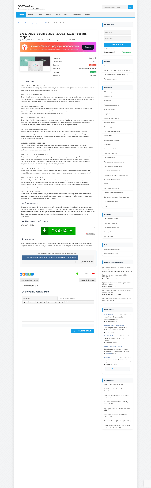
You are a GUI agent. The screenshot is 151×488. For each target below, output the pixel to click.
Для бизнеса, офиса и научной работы (117, 70)
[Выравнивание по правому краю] (44, 302)
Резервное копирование (112, 179)
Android (49, 14)
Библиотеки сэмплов (111, 253)
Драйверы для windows (111, 140)
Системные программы (112, 66)
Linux (40, 14)
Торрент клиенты (109, 206)
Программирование (110, 79)
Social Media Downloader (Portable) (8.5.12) (115, 390)
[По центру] (41, 302)
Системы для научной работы (114, 192)
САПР (106, 184)
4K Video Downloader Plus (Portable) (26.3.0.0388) (116, 403)
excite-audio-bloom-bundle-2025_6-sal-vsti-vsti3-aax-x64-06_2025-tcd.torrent (50, 257)
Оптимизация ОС (110, 149)
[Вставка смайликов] (48, 302)
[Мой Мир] (32, 274)
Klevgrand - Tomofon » (87, 280)
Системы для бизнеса (111, 188)
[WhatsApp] (29, 274)
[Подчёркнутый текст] (30, 302)
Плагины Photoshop (110, 223)
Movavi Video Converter (110, 279)
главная (21, 14)
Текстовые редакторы (111, 201)
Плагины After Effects (111, 218)
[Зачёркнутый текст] (33, 302)
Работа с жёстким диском (112, 171)
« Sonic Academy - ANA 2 (29, 280)
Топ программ (75, 14)
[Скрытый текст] (56, 302)
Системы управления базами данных (116, 197)
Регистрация (126, 52)
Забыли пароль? (109, 52)
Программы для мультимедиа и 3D (36, 23)
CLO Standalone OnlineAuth (114, 325)
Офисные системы (110, 153)
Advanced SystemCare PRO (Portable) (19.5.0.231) (116, 396)
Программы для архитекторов (114, 162)
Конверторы (108, 144)
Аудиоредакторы (109, 109)
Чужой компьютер (110, 48)
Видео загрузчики (110, 127)
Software (20, 23)
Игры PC (88, 14)
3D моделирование (110, 92)
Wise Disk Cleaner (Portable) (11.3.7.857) (117, 421)
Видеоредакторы (109, 122)
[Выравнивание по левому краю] (37, 302)
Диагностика (108, 135)
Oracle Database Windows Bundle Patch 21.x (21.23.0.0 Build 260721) (117, 426)
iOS (65, 14)
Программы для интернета (113, 166)
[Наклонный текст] (27, 302)
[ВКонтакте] (21, 274)
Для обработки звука (111, 232)
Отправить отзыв (83, 331)
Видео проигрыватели (111, 118)
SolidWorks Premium (111, 336)
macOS (58, 14)
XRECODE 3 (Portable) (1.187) (114, 384)
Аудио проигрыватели (111, 105)
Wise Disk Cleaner (108, 300)
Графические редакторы (112, 131)
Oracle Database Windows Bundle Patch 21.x (117, 271)
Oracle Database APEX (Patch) (112, 294)
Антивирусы (108, 96)
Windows (31, 14)
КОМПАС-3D (108, 314)
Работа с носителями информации (116, 175)
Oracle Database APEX (109, 286)
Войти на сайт (118, 45)
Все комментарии (117, 369)
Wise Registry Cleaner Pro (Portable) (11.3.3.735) (116, 415)
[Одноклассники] (23, 274)
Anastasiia (109, 353)
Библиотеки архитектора (112, 249)
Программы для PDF (111, 157)
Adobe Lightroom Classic (113, 346)
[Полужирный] (24, 302)
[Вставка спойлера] (66, 302)
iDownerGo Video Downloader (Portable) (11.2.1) (117, 409)
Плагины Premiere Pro (111, 227)
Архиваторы (108, 101)
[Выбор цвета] (52, 302)
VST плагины (76, 40)
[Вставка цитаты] (59, 302)
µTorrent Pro (108, 357)
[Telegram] (26, 274)
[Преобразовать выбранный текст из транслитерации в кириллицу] (63, 302)
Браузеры (107, 114)
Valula (107, 332)
